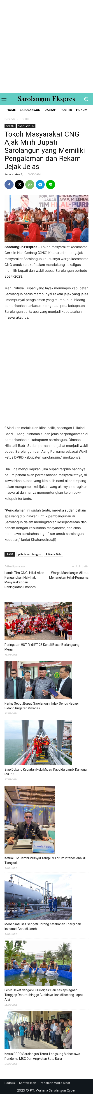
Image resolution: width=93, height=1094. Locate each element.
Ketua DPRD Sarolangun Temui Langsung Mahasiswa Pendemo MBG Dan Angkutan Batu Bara (42, 1056)
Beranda (10, 119)
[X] (19, 184)
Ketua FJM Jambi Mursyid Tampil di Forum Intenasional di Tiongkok (45, 860)
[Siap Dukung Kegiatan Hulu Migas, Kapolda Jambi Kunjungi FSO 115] (38, 743)
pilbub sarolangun (29, 554)
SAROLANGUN (26, 126)
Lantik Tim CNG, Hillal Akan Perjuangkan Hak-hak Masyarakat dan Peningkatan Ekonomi (24, 580)
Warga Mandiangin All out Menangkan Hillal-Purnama (68, 575)
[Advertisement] (46, 46)
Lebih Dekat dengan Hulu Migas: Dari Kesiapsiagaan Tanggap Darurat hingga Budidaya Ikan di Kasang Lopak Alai (44, 994)
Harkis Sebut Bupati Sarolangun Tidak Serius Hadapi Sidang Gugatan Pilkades (42, 706)
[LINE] (50, 184)
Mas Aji (19, 174)
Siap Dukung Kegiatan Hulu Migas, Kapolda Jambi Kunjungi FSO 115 (46, 772)
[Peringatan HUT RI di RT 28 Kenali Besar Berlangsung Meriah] (38, 622)
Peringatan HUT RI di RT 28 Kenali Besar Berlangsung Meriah (42, 647)
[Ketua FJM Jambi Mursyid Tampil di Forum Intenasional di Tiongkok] (30, 820)
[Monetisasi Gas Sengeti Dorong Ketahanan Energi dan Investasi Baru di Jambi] (38, 898)
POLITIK (25, 119)
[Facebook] (9, 184)
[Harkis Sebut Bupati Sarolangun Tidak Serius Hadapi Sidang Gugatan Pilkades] (38, 680)
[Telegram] (40, 184)
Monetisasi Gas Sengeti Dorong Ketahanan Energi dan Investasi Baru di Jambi (43, 926)
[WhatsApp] (29, 184)
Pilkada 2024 (53, 554)
